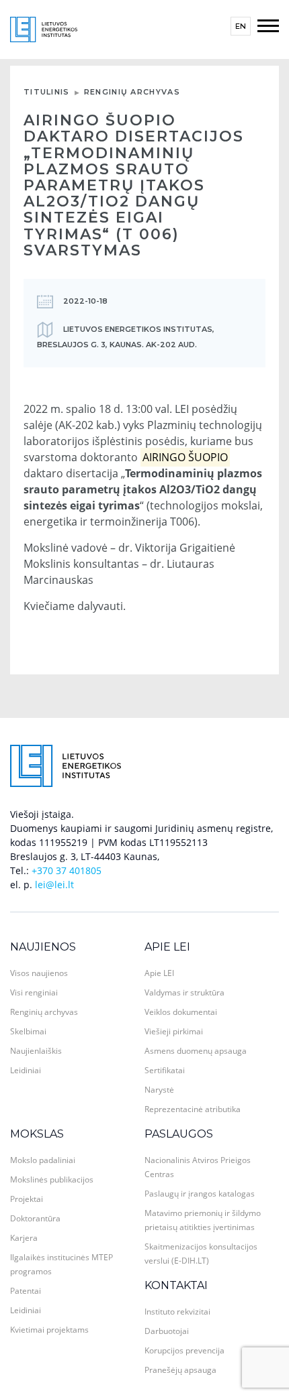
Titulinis (47, 92)
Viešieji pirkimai (173, 1031)
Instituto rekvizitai (177, 1311)
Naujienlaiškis (36, 1050)
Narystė (159, 1089)
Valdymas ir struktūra (184, 992)
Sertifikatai (164, 1070)
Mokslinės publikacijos (51, 1179)
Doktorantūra (35, 1218)
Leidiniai (25, 1070)
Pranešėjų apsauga (180, 1370)
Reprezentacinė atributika (192, 1109)
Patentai (25, 1290)
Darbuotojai (166, 1331)
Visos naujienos (39, 973)
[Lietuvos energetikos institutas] (43, 28)
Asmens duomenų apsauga (195, 1050)
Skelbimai (28, 1031)
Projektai (26, 1199)
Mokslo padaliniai (42, 1160)
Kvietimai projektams (49, 1329)
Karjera (24, 1237)
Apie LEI (167, 946)
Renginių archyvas (132, 92)
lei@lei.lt (54, 884)
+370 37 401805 (66, 870)
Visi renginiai (34, 992)
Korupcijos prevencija (184, 1350)
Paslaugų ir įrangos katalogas (199, 1193)
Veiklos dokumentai (180, 1012)
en (240, 26)
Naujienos (43, 946)
